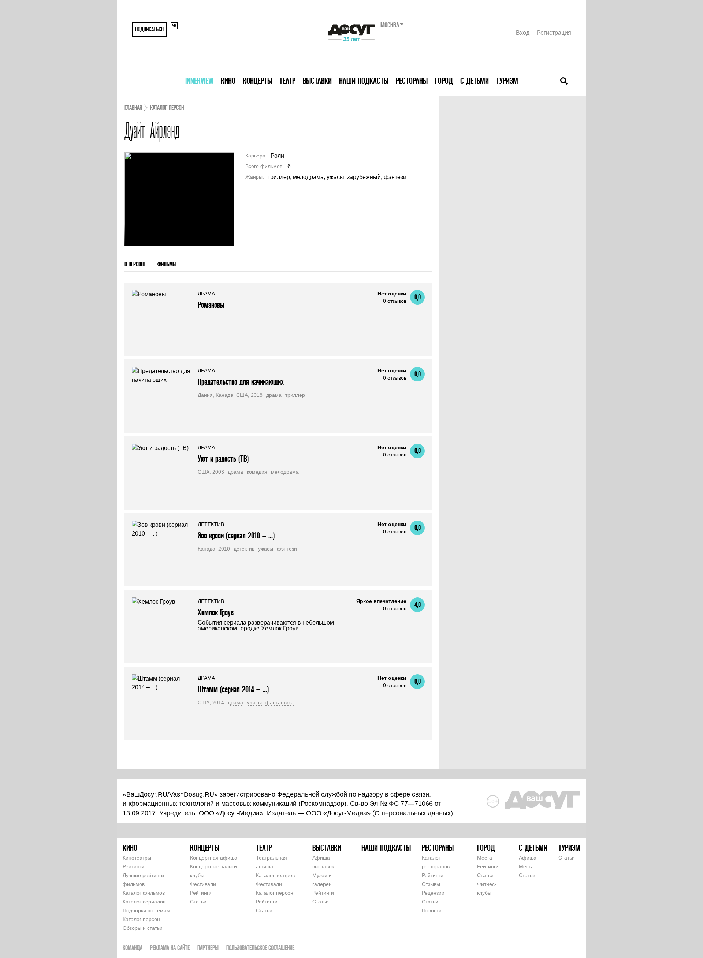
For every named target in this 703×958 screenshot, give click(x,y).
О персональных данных (413, 813)
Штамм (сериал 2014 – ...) (233, 689)
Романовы (211, 304)
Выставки (317, 80)
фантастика (279, 702)
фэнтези (287, 549)
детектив (244, 549)
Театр (287, 80)
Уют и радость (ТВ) (223, 458)
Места (484, 858)
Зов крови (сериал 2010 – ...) (236, 535)
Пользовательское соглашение (260, 947)
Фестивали (203, 884)
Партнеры (208, 947)
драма (274, 395)
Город (444, 80)
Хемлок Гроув (216, 612)
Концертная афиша (213, 858)
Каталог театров (275, 875)
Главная (133, 107)
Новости (432, 910)
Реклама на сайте (170, 947)
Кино (228, 80)
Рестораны (412, 80)
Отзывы (431, 884)
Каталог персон (167, 107)
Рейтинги (133, 866)
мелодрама (285, 472)
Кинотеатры (137, 858)
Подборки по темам (146, 910)
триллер (295, 395)
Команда (132, 947)
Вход (522, 33)
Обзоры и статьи (143, 928)
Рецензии (433, 893)
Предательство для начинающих (241, 381)
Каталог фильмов (144, 893)
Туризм (507, 80)
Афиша (527, 858)
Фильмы (166, 264)
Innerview (199, 80)
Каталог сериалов (144, 902)
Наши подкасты (363, 80)
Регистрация (554, 33)
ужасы (265, 549)
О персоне (135, 264)
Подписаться (149, 29)
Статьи (198, 902)
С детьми (474, 80)
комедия (257, 472)
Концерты (257, 80)
